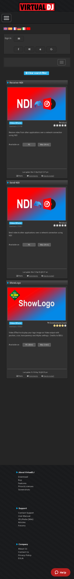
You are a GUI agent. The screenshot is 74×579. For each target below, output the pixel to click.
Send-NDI (15, 182)
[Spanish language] (10, 28)
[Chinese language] (28, 28)
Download (23, 477)
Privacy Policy (24, 555)
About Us (22, 549)
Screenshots (24, 489)
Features (22, 483)
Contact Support (26, 513)
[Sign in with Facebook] (18, 49)
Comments (33, 176)
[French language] (15, 28)
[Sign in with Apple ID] (40, 49)
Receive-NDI (16, 82)
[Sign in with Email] (19, 38)
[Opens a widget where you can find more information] (60, 572)
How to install (48, 176)
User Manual (24, 516)
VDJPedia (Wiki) (25, 519)
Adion (64, 122)
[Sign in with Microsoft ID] (29, 49)
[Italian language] (24, 28)
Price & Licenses (25, 486)
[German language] (19, 28)
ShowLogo (15, 283)
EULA (21, 558)
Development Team (58, 323)
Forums (22, 525)
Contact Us (23, 552)
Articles (22, 522)
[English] (6, 28)
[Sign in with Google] (51, 49)
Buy (20, 480)
